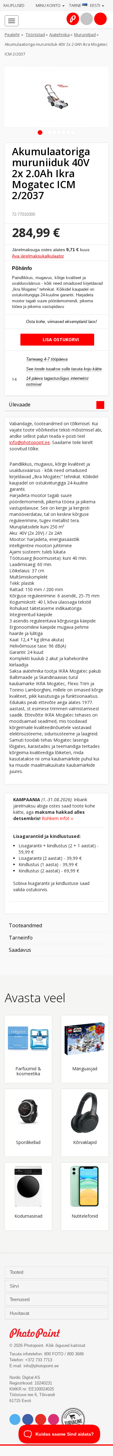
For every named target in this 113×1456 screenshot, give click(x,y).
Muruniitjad (85, 34)
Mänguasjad (84, 1069)
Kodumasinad (28, 1216)
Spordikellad (28, 1142)
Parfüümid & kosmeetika (28, 1071)
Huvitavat (20, 1313)
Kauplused (13, 5)
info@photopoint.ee (29, 442)
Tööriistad (35, 34)
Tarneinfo (21, 937)
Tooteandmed (25, 925)
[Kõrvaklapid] (84, 1112)
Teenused (20, 1299)
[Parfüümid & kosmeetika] (28, 1039)
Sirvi (15, 1286)
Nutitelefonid (85, 1216)
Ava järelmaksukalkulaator (38, 255)
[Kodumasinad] (28, 1186)
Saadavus (20, 949)
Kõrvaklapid (85, 1142)
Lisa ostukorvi (60, 339)
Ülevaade (19, 404)
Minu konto (49, 5)
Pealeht (12, 34)
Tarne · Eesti (85, 5)
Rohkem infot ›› (57, 818)
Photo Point (38, 1333)
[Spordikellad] (28, 1112)
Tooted (17, 1272)
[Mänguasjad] (84, 1039)
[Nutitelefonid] (84, 1186)
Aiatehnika (59, 34)
